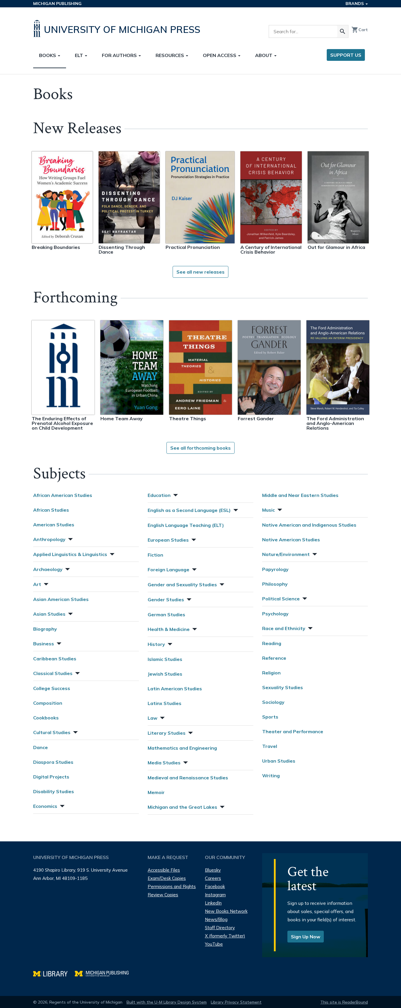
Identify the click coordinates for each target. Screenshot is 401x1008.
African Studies (51, 510)
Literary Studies (167, 733)
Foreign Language (168, 569)
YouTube (214, 944)
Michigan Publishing (57, 3)
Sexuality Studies (282, 687)
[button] (70, 538)
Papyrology (275, 569)
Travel (269, 746)
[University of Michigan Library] (54, 973)
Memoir (156, 792)
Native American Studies (291, 539)
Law (152, 718)
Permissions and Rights (172, 886)
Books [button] (48, 55)
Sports (270, 717)
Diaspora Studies (53, 762)
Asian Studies (49, 614)
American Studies (53, 525)
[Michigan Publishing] (104, 973)
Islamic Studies (165, 659)
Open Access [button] (220, 55)
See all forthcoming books (200, 448)
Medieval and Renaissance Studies (188, 778)
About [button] (264, 55)
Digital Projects (51, 777)
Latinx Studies (164, 703)
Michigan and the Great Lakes (182, 807)
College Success (51, 688)
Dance (40, 747)
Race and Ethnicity (283, 628)
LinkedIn (213, 903)
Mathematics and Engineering (182, 748)
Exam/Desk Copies (167, 878)
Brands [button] (355, 3)
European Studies (168, 540)
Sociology (273, 702)
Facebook (215, 886)
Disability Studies (53, 791)
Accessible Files (164, 870)
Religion (271, 673)
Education (159, 495)
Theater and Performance (292, 731)
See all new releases (200, 272)
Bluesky (213, 870)
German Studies (166, 614)
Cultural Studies (51, 732)
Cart (359, 29)
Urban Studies (278, 761)
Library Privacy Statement (236, 1002)
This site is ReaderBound (344, 1002)
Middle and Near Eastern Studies (300, 495)
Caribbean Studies (54, 659)
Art (37, 584)
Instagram (215, 895)
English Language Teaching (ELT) (186, 525)
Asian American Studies (61, 599)
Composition (47, 703)
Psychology (275, 614)
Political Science (281, 599)
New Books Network (226, 911)
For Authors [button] (120, 55)
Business (43, 644)
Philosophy (275, 584)
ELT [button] (79, 55)
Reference (274, 658)
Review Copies (163, 895)
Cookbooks (46, 718)
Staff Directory (220, 927)
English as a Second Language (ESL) (189, 510)
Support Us (345, 55)
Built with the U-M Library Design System (167, 1002)
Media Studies (164, 763)
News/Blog (216, 919)
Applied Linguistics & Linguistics (70, 554)
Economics (45, 806)
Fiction (155, 555)
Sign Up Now (305, 937)
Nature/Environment (286, 554)
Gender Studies (166, 599)
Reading (271, 643)
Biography (45, 629)
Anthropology (49, 539)
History (156, 644)
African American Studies (62, 495)
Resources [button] (170, 55)
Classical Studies (53, 673)
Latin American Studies (175, 688)
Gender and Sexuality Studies (182, 584)
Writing (271, 775)
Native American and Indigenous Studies (309, 525)
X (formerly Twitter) (225, 936)
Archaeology (48, 569)
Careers (213, 878)
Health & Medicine (169, 629)
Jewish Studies (165, 674)
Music (268, 510)
